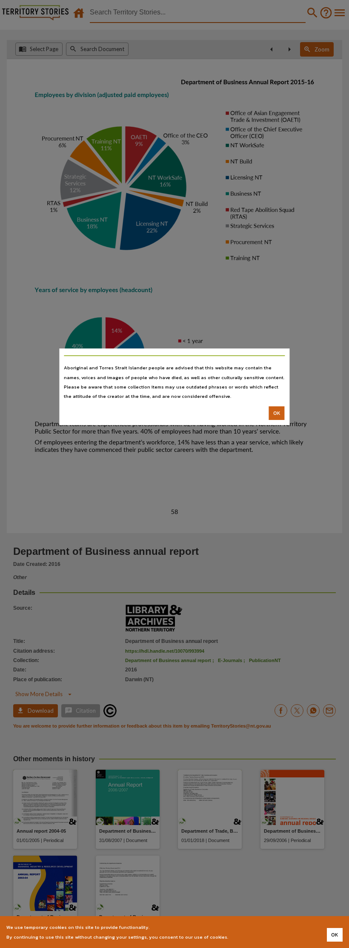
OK (276, 413)
